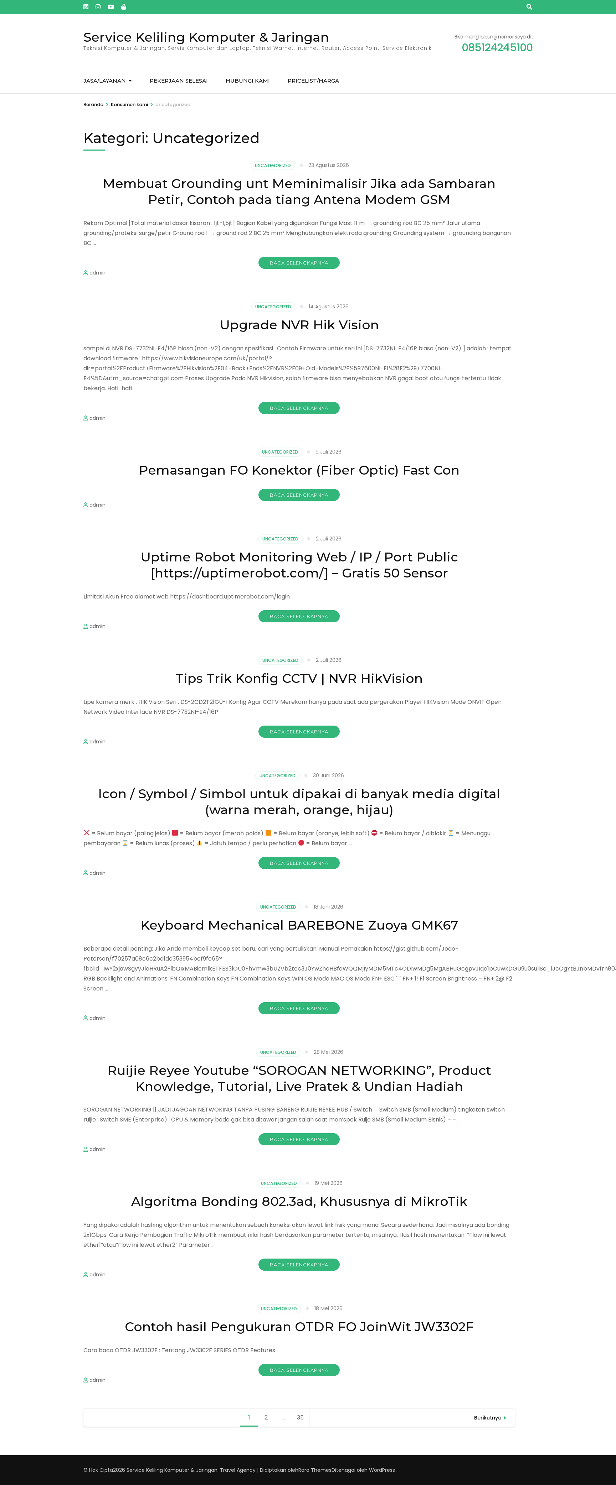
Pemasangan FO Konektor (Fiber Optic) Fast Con (299, 470)
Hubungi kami (248, 80)
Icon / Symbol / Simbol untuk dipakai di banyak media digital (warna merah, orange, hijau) (299, 801)
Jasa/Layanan (104, 80)
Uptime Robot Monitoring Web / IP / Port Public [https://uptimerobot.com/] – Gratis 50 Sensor (299, 565)
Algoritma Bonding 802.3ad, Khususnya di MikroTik (299, 1201)
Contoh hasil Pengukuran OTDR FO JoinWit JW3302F (299, 1326)
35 (303, 1417)
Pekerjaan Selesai (179, 80)
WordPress (382, 1470)
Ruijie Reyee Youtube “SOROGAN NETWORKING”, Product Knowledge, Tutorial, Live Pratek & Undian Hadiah (299, 1078)
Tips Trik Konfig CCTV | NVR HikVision (299, 678)
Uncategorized (273, 165)
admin (97, 272)
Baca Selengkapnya (299, 263)
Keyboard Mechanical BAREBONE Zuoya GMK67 (299, 925)
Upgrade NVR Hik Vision (299, 325)
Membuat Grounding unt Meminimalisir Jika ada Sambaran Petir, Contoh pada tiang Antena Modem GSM (299, 191)
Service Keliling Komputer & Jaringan (206, 37)
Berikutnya (488, 1417)
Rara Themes (315, 1470)
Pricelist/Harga (313, 80)
